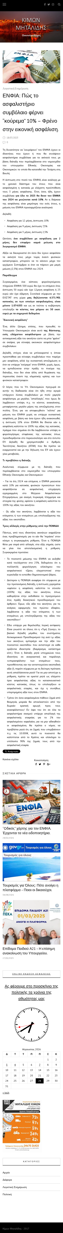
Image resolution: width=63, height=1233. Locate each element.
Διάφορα (7, 1179)
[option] (31, 66)
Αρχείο (6, 1172)
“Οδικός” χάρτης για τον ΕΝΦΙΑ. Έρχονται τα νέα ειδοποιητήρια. (27, 830)
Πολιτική (7, 1194)
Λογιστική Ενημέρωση (15, 89)
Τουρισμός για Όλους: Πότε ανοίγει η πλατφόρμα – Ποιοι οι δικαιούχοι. (30, 887)
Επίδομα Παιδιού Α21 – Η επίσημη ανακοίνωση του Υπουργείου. (29, 950)
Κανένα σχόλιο (11, 759)
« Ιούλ (6, 1092)
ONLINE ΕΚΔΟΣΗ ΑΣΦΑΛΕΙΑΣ (31, 974)
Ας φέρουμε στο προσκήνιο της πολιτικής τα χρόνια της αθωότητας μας (31, 992)
